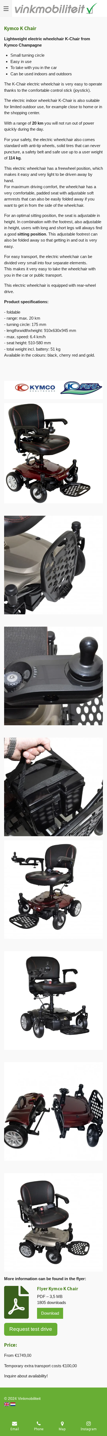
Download (50, 1313)
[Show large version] (53, 453)
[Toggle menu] (6, 8)
